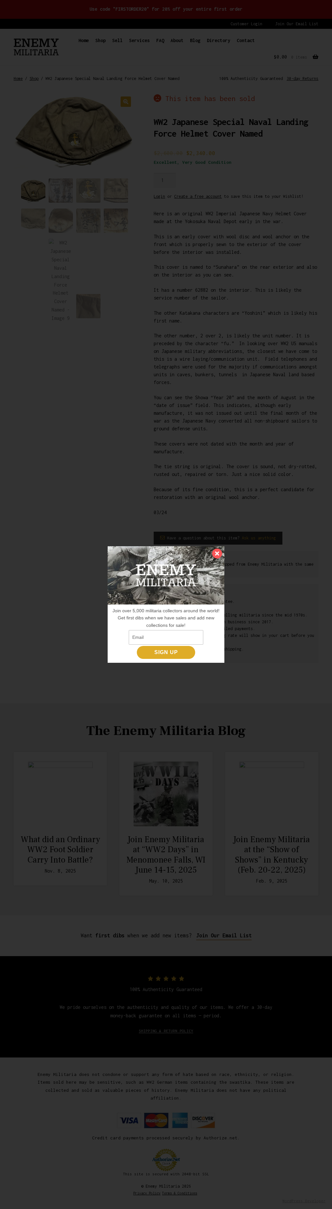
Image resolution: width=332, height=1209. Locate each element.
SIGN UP (166, 652)
